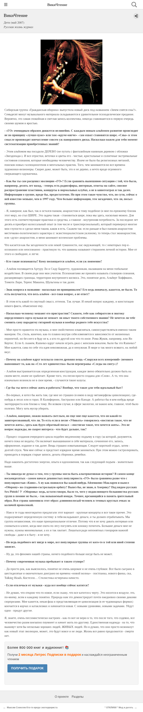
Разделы (78, 696)
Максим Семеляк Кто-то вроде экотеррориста (32, 707)
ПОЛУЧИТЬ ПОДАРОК (27, 668)
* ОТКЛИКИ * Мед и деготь (119, 707)
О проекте (62, 696)
